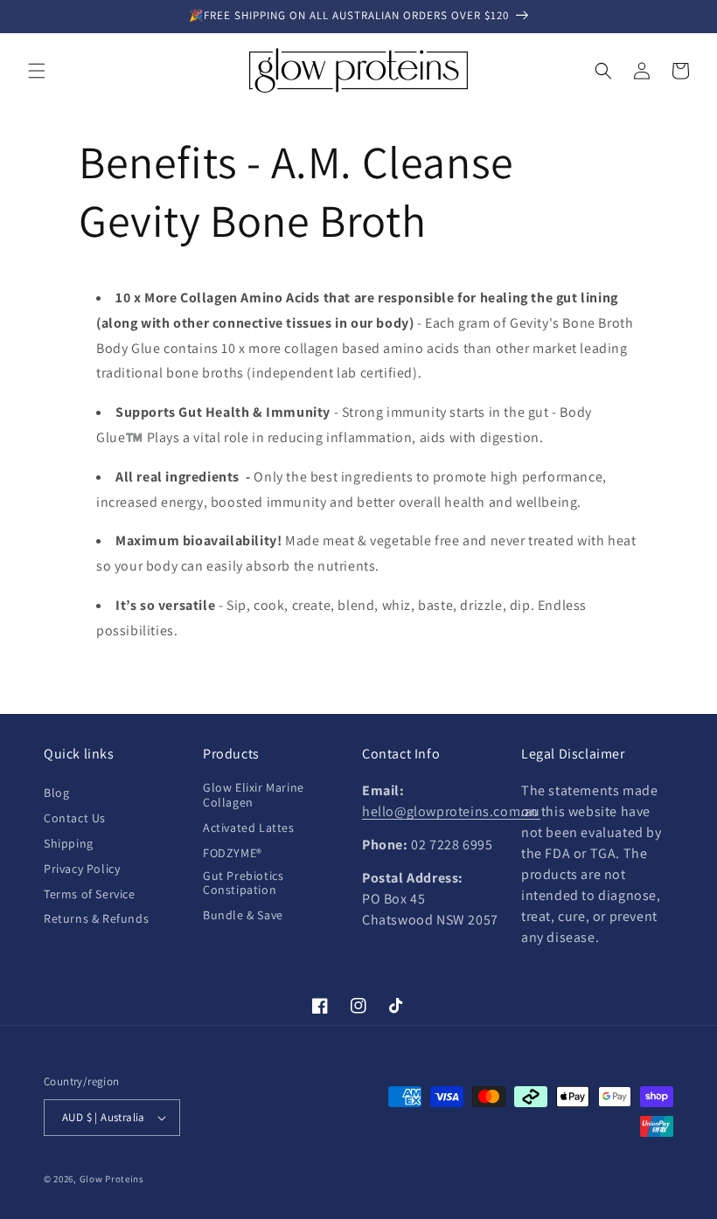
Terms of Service (90, 894)
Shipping (69, 843)
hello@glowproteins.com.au (451, 811)
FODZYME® (232, 853)
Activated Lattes (249, 827)
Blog (56, 793)
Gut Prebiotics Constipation (243, 883)
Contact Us (75, 818)
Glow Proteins (112, 1179)
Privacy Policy (82, 868)
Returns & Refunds (96, 918)
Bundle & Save (243, 915)
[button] (36, 71)
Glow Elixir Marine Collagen (253, 795)
